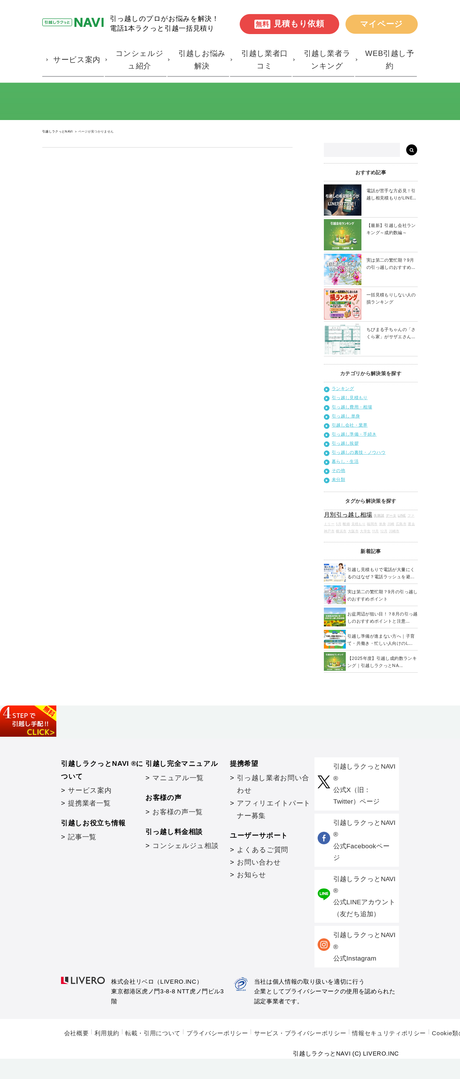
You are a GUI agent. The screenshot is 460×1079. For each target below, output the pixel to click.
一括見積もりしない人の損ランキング (391, 298)
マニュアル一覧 (177, 778)
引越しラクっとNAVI (58, 131)
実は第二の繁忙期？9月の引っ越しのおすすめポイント (391, 264)
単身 (382, 524)
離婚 (346, 524)
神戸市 (329, 531)
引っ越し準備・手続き (354, 434)
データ (391, 515)
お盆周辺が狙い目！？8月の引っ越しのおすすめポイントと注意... (382, 617)
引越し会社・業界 (350, 425)
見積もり (358, 524)
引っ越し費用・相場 (352, 406)
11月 (375, 531)
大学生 (365, 531)
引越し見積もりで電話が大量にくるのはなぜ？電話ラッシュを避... (381, 573)
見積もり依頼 (290, 23)
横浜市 (341, 531)
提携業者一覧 (89, 803)
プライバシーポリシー (217, 1033)
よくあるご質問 (262, 850)
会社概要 (76, 1033)
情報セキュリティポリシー (389, 1033)
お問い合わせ (259, 862)
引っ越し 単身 (346, 416)
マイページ (381, 23)
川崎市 (394, 531)
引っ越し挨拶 (345, 443)
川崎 (391, 524)
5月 (338, 524)
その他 (338, 470)
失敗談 (379, 515)
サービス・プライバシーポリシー (300, 1033)
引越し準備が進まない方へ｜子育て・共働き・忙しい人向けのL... (381, 639)
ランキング (343, 388)
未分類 (338, 479)
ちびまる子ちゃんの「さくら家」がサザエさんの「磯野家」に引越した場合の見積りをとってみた (391, 333)
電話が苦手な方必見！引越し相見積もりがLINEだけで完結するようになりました (391, 194)
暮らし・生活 (345, 461)
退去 (411, 524)
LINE (402, 515)
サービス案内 (89, 790)
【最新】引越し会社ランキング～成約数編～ (391, 229)
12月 (383, 531)
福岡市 (372, 524)
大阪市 (353, 531)
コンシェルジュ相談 (185, 846)
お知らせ (251, 875)
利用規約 (107, 1033)
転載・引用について (153, 1033)
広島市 (401, 524)
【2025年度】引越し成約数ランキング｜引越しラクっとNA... (382, 661)
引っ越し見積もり (350, 397)
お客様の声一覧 (177, 812)
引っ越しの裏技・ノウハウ (359, 452)
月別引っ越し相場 (348, 514)
